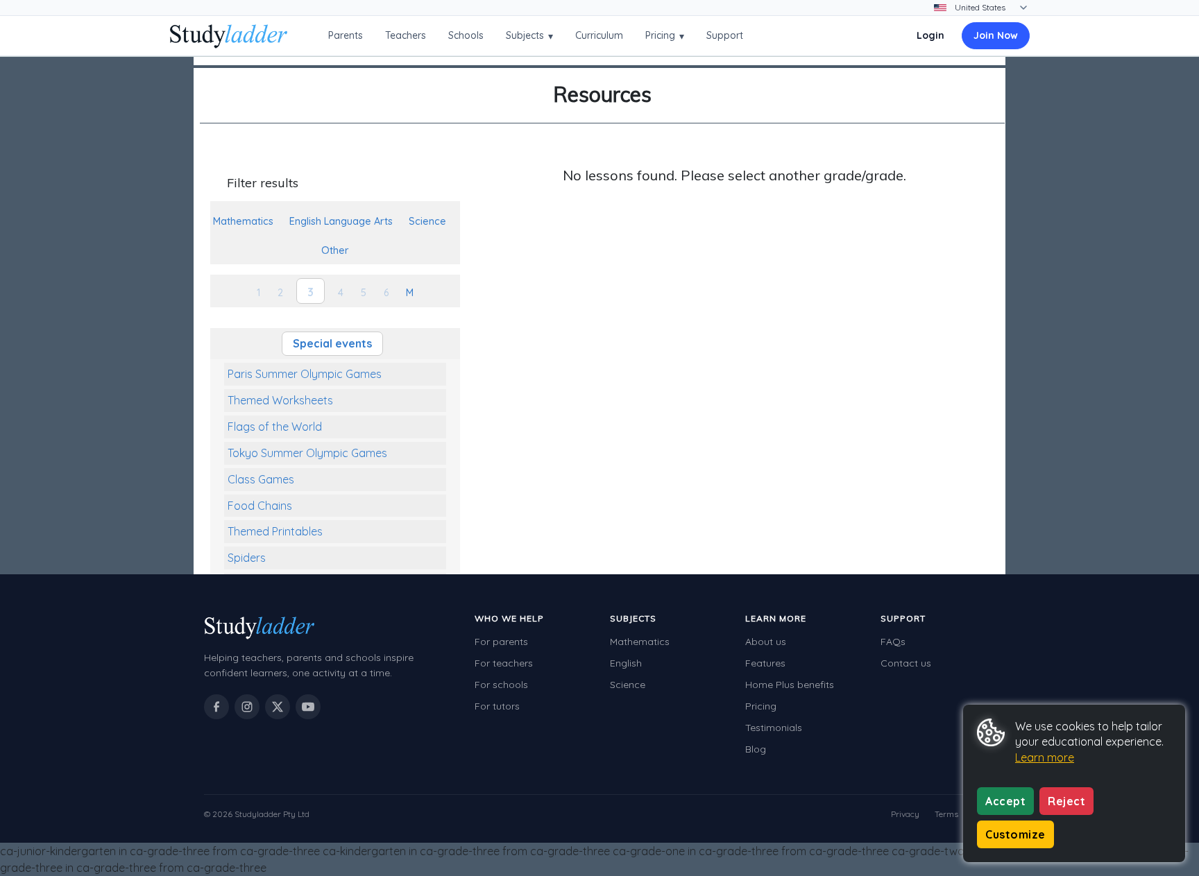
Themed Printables (275, 531)
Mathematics (640, 641)
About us (765, 641)
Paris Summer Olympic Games (305, 374)
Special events (332, 343)
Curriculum (599, 35)
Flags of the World (275, 426)
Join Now (995, 35)
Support (724, 35)
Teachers (405, 35)
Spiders (247, 558)
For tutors (497, 706)
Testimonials (773, 727)
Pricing (664, 35)
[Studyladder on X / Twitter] (277, 706)
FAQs (893, 641)
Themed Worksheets (280, 400)
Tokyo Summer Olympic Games (307, 453)
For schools (501, 684)
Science (627, 684)
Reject (1066, 801)
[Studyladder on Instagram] (247, 706)
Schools (466, 35)
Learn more (1044, 757)
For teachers (504, 663)
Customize (1015, 834)
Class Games (261, 479)
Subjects (529, 35)
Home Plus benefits (789, 684)
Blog (755, 749)
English (626, 663)
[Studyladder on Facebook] (216, 706)
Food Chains (260, 506)
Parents (345, 35)
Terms (946, 814)
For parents (501, 641)
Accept (1005, 801)
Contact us (906, 663)
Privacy (905, 814)
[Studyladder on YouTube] (308, 706)
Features (765, 663)
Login (930, 35)
